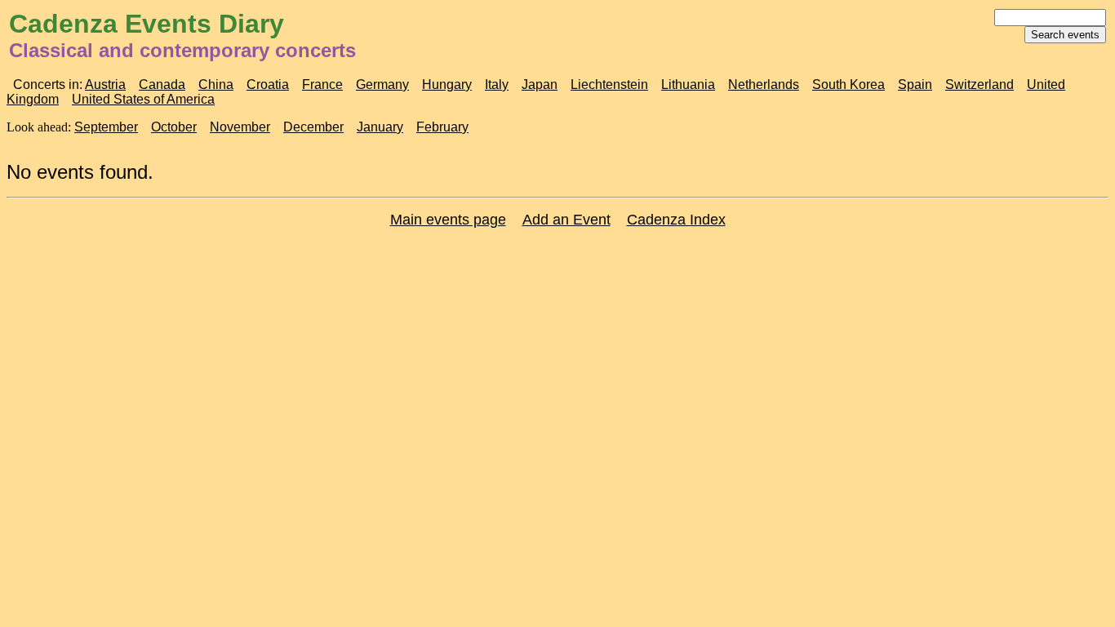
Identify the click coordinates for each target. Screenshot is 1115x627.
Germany (382, 84)
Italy (497, 84)
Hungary (447, 84)
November (240, 127)
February (442, 127)
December (313, 127)
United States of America (143, 99)
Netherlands (763, 84)
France (322, 84)
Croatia (268, 84)
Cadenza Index (676, 219)
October (174, 127)
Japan (540, 84)
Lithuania (688, 84)
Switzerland (979, 84)
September (106, 127)
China (215, 84)
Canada (162, 84)
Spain (915, 84)
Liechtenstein (609, 84)
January (380, 127)
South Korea (848, 84)
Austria (105, 84)
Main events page (448, 219)
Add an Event (566, 219)
